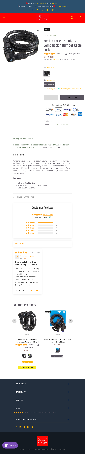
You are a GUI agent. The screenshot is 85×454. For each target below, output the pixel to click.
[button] (50, 54)
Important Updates (61, 6)
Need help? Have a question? (71, 89)
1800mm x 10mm (57, 356)
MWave (57, 335)
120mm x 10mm (27, 362)
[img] (21, 252)
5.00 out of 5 (48, 215)
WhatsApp (55, 3)
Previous (14, 321)
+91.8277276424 (40, 3)
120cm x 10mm (49, 85)
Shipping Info (51, 89)
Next (71, 321)
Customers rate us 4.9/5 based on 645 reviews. (41, 412)
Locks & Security (63, 124)
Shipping (56, 59)
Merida (53, 121)
